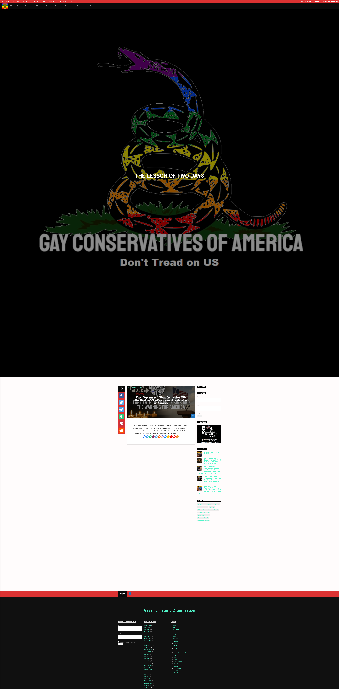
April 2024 (147, 678)
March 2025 (147, 663)
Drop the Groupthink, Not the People (211, 453)
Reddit (71, 1)
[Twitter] (156, 436)
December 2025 (148, 643)
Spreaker (62, 1)
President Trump (204, 520)
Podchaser (176, 670)
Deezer (175, 659)
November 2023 (148, 685)
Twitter (35, 1)
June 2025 (146, 656)
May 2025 (146, 658)
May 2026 (146, 632)
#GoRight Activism (212, 504)
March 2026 (147, 636)
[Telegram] (147, 436)
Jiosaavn (176, 666)
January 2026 (147, 640)
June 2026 (146, 629)
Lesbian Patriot (203, 512)
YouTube (53, 1)
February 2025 (148, 665)
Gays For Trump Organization (169, 610)
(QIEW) (211, 507)
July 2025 (146, 654)
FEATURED (201, 509)
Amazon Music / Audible (180, 652)
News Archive (30, 6)
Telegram (16, 1)
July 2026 (146, 627)
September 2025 (148, 649)
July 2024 (146, 672)
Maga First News (203, 515)
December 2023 (148, 683)
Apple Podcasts (177, 655)
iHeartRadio (177, 664)
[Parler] (153, 436)
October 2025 (147, 647)
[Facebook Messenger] (165, 436)
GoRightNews (95, 6)
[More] (177, 436)
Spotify (176, 650)
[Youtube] (174, 436)
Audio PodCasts (83, 6)
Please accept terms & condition (207, 413)
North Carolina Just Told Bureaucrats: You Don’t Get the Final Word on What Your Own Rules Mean (212, 461)
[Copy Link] (168, 436)
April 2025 (147, 661)
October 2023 (147, 687)
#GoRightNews (203, 507)
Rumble (44, 1)
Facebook (6, 1)
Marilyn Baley (203, 517)
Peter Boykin (131, 415)
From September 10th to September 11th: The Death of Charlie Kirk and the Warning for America (161, 400)
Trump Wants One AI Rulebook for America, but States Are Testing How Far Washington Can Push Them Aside (209, 490)
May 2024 (146, 676)
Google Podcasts (178, 661)
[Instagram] (162, 436)
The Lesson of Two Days (135, 387)
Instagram (26, 1)
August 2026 (147, 625)
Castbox (176, 657)
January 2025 (147, 667)
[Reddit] (159, 436)
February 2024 (148, 680)
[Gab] (150, 436)
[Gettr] (171, 436)
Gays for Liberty (212, 509)
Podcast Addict (177, 668)
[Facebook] (144, 436)
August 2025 (147, 652)
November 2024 (148, 669)
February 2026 (148, 638)
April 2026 (147, 634)
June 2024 (146, 674)
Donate (21, 6)
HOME (13, 6)
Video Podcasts (71, 6)
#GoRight (201, 504)
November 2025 (148, 645)
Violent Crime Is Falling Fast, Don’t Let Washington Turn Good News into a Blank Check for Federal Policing (209, 480)
